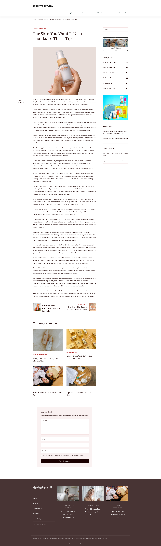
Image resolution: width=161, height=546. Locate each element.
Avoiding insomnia (71, 12)
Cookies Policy (37, 508)
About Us (35, 503)
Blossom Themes (89, 538)
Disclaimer (36, 513)
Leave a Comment (21, 101)
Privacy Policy (37, 519)
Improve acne (56, 12)
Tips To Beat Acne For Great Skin (113, 161)
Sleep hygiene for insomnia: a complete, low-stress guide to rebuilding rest (115, 132)
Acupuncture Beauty (120, 12)
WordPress (104, 538)
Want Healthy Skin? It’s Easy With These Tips (115, 154)
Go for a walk (43, 12)
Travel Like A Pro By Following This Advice (92, 512)
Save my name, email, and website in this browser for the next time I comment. (64, 455)
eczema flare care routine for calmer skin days (115, 140)
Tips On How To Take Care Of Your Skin (117, 514)
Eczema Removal (87, 12)
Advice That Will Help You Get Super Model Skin (79, 357)
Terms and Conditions (39, 524)
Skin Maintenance (103, 12)
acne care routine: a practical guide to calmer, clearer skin (115, 147)
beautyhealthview (43, 6)
